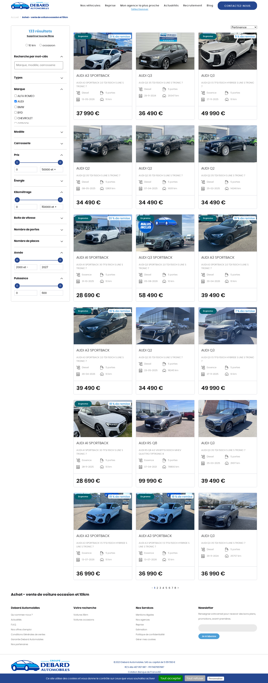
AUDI (20, 101)
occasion (48, 45)
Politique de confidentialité (150, 634)
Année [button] (18, 252)
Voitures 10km (80, 615)
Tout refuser (195, 678)
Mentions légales (145, 615)
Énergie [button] (19, 180)
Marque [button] (19, 89)
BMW (20, 107)
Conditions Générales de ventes (28, 634)
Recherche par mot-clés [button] (31, 56)
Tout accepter (170, 678)
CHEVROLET (25, 118)
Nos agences (143, 620)
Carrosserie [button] (22, 143)
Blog (210, 5)
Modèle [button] (19, 132)
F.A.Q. (13, 625)
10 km (32, 45)
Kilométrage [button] (22, 192)
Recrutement (192, 5)
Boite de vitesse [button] (24, 218)
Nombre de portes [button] (26, 229)
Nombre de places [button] (26, 241)
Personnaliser (216, 678)
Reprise (110, 5)
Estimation (141, 629)
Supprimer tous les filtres (40, 36)
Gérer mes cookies (146, 639)
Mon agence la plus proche (139, 5)
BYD (20, 112)
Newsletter (205, 608)
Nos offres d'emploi (21, 629)
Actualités (171, 5)
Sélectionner (139, 9)
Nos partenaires (19, 644)
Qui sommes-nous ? (22, 615)
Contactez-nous (237, 6)
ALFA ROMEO (25, 96)
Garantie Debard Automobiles (27, 639)
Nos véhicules (90, 5)
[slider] (17, 162)
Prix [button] (16, 155)
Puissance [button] (21, 278)
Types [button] (18, 77)
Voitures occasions (83, 620)
